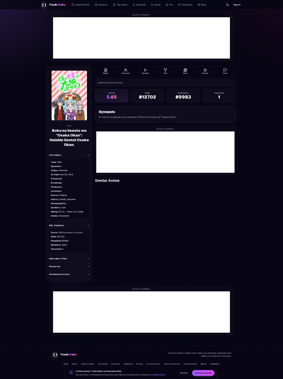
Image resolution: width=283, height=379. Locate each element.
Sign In (237, 5)
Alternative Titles (58, 258)
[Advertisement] (141, 38)
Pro (171, 5)
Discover (103, 5)
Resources (54, 266)
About (157, 5)
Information (55, 155)
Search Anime (83, 5)
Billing (204, 364)
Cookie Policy (190, 364)
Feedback (214, 364)
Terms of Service (172, 364)
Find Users (187, 5)
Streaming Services (59, 274)
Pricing (139, 364)
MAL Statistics (56, 225)
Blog (203, 5)
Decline (184, 373)
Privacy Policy (153, 364)
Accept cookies (203, 373)
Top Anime (121, 5)
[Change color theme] (228, 5)
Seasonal (140, 5)
